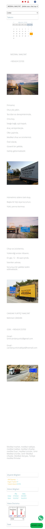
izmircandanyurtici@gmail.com (20, 338)
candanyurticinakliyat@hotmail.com (22, 347)
